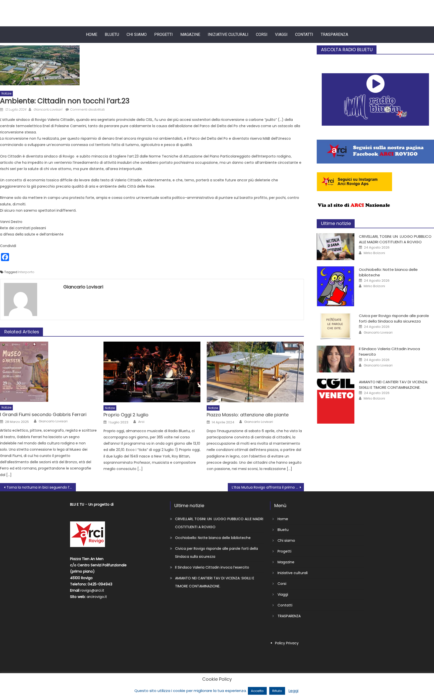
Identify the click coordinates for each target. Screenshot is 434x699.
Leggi (293, 690)
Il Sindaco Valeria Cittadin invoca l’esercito (212, 567)
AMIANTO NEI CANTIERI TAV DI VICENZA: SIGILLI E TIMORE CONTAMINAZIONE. (393, 384)
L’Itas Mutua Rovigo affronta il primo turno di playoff (268, 487)
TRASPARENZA (334, 34)
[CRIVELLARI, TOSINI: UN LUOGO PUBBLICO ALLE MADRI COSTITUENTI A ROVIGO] (335, 246)
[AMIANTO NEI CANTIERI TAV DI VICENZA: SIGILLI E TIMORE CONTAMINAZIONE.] (335, 401)
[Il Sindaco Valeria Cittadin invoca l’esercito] (335, 359)
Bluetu (112, 34)
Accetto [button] (257, 690)
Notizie (6, 93)
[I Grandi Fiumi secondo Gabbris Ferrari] (48, 372)
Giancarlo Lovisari (47, 109)
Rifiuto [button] (277, 690)
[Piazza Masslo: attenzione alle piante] (255, 372)
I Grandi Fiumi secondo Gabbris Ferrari (43, 414)
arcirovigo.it (97, 596)
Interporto (26, 272)
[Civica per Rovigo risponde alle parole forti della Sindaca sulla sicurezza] (335, 326)
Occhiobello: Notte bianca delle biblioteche (213, 537)
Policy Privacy (287, 643)
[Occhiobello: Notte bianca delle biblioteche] (335, 286)
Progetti (163, 34)
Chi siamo (137, 34)
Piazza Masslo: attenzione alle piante (248, 415)
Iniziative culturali (228, 34)
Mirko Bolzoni (374, 253)
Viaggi (281, 34)
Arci (141, 422)
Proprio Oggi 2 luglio (125, 415)
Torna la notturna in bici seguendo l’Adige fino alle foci (41, 487)
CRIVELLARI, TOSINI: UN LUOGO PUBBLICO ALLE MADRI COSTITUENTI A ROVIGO (395, 239)
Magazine (190, 34)
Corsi (261, 34)
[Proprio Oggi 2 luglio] (152, 372)
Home (91, 34)
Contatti (304, 34)
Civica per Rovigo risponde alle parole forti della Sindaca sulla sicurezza (394, 318)
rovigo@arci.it (92, 590)
